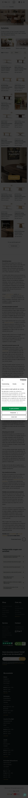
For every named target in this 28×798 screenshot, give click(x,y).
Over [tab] (23, 384)
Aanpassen (13, 412)
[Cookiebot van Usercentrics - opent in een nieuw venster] (20, 380)
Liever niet (14, 417)
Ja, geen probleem (14, 408)
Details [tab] (14, 384)
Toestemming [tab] (5, 384)
